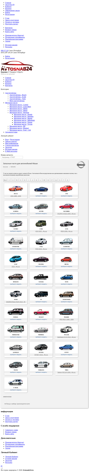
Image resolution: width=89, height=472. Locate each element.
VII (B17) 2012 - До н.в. (41, 355)
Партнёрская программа (14, 39)
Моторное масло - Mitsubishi (24, 120)
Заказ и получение (12, 20)
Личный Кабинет (11, 457)
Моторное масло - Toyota (23, 124)
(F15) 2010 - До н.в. (41, 249)
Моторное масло (11, 103)
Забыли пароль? (11, 141)
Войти (7, 12)
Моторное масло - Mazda (23, 118)
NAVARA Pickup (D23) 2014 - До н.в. (15, 302)
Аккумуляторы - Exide (18, 97)
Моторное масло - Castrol (19, 105)
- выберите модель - (41, 196)
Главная (8, 3)
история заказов (11, 458)
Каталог (5, 167)
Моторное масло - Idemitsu (23, 116)
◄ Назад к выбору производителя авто (17, 404)
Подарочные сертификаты (15, 37)
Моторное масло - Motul (18, 110)
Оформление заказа (12, 10)
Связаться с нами (11, 430)
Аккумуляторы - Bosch (18, 95)
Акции (7, 41)
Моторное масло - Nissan (23, 122)
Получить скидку (11, 24)
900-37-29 (4, 50)
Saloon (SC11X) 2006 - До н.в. (67, 372)
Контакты (8, 28)
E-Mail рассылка (11, 151)
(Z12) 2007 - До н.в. (41, 231)
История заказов (11, 45)
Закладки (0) (9, 5)
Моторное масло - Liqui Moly (20, 107)
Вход (7, 139)
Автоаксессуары (11, 132)
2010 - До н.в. (16, 266)
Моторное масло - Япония (19, 112)
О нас (7, 18)
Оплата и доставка (12, 22)
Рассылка (8, 47)
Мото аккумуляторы (17, 101)
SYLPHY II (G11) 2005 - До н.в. (66, 213)
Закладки (8, 147)
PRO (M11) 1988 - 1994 (67, 319)
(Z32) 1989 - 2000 (15, 196)
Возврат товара (10, 30)
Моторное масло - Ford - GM (20, 130)
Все (5, 180)
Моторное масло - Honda (23, 114)
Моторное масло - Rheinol (19, 128)
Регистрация (10, 14)
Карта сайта (9, 32)
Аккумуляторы (10, 93)
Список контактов (12, 145)
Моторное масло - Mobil (18, 109)
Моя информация (11, 143)
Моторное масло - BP (17, 126)
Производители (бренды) (14, 35)
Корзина (8, 8)
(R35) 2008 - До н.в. (67, 231)
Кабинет (8, 7)
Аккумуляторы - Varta (18, 99)
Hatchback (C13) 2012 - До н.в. (66, 337)
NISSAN (13, 167)
